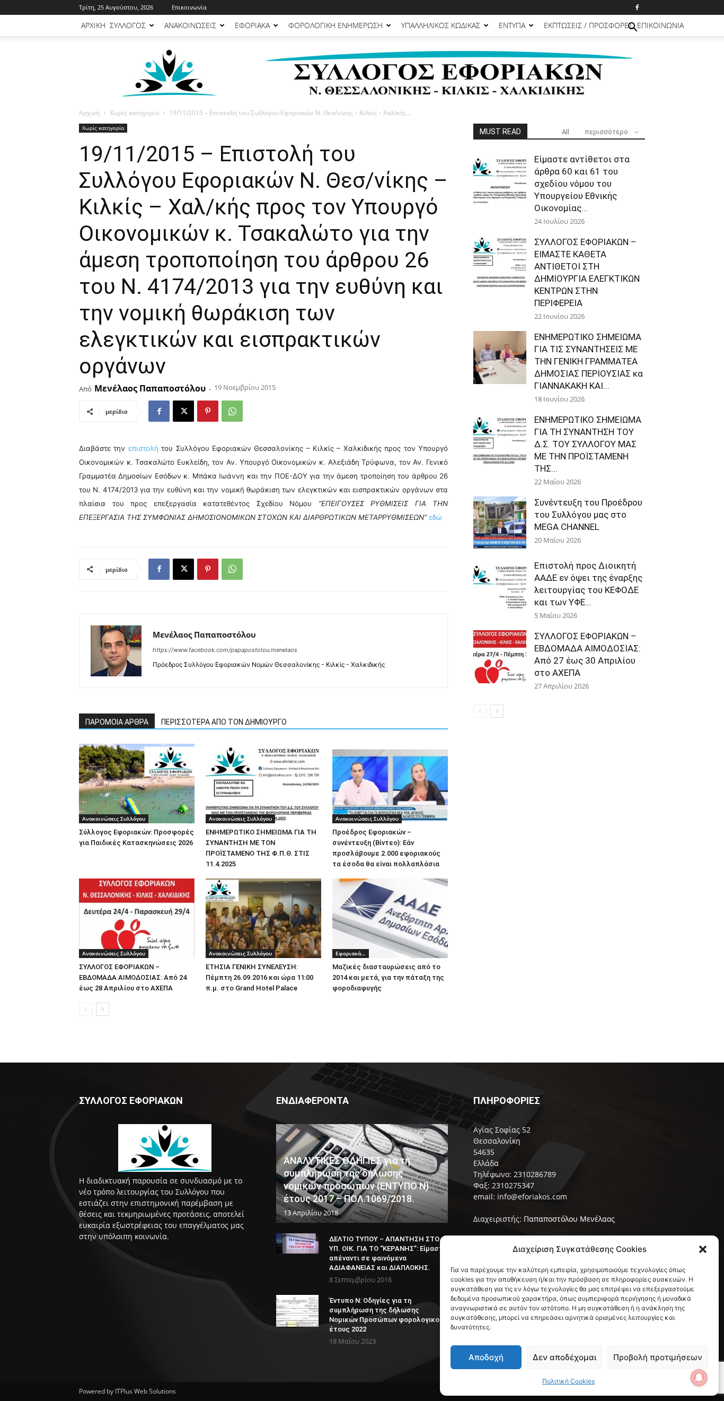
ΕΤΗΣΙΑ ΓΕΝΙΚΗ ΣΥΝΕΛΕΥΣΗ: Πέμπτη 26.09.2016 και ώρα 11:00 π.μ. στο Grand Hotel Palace (259, 977)
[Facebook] (637, 7)
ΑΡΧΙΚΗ (93, 25)
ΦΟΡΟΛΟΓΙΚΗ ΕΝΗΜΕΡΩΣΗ (335, 25)
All (565, 132)
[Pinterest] (207, 411)
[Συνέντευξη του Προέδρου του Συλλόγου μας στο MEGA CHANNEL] (499, 523)
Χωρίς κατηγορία (134, 112)
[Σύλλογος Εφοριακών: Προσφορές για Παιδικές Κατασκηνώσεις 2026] (137, 783)
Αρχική (89, 112)
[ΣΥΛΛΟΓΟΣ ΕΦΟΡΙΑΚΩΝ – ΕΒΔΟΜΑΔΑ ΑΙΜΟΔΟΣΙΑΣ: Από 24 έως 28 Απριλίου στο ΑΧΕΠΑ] (137, 918)
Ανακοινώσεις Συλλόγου (113, 818)
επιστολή (144, 448)
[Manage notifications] (699, 1377)
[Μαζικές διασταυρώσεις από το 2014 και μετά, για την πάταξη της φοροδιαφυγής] (390, 918)
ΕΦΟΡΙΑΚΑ (252, 25)
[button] (702, 1249)
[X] (183, 411)
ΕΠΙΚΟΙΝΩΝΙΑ (660, 25)
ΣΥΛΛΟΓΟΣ (128, 25)
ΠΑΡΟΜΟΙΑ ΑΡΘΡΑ (116, 722)
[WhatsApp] (232, 411)
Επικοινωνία (189, 7)
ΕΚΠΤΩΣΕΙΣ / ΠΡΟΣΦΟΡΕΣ (588, 25)
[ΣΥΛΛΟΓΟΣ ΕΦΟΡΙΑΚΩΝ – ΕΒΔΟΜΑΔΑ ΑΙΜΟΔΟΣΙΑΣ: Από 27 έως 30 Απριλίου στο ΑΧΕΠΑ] (499, 656)
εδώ (435, 517)
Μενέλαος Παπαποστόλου (150, 388)
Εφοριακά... (350, 953)
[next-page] (102, 1009)
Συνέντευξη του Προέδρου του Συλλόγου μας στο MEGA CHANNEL (588, 514)
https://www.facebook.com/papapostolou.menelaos (225, 650)
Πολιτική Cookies (568, 1381)
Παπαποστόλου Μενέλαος (569, 1219)
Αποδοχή (486, 1357)
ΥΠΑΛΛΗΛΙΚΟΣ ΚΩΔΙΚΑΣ (440, 25)
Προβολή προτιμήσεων (657, 1357)
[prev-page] (85, 1009)
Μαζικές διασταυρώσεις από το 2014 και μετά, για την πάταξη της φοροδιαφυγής (388, 977)
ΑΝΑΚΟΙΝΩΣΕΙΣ (190, 25)
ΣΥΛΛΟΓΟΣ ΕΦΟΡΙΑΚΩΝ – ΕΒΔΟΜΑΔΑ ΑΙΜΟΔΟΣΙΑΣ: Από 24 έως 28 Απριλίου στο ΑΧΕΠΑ (133, 977)
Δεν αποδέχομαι (564, 1357)
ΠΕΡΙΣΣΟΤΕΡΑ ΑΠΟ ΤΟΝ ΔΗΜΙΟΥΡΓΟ (224, 722)
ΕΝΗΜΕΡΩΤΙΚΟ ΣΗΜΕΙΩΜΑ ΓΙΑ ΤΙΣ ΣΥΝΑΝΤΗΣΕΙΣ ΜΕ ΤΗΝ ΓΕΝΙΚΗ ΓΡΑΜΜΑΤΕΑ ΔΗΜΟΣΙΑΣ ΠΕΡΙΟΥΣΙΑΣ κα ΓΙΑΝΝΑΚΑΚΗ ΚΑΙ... (588, 361)
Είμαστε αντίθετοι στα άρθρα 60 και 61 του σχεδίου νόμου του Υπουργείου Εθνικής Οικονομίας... (582, 183)
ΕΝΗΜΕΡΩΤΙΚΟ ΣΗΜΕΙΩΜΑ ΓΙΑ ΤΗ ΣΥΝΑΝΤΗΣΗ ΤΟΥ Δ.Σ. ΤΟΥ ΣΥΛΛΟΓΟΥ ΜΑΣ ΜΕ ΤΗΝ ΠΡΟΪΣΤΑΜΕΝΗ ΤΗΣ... (587, 444)
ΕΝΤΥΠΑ (512, 25)
